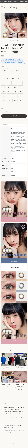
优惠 (2, 56)
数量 (2, 108)
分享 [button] (4, 120)
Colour (3, 66)
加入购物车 (14, 116)
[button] (2, 7)
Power (2, 75)
